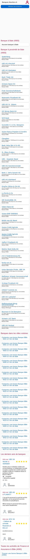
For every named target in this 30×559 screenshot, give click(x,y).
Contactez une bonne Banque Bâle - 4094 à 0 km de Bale (14, 355)
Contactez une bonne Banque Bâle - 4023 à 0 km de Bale (14, 402)
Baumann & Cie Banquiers (11, 311)
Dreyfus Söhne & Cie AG (11, 186)
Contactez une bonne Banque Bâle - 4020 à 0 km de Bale (14, 413)
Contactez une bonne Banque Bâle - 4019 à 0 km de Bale (14, 419)
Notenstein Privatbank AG (11, 97)
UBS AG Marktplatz (9, 70)
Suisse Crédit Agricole (10, 227)
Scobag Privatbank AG (10, 283)
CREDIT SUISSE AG (9, 290)
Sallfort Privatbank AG (10, 242)
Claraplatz (5, 138)
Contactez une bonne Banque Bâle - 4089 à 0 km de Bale (14, 425)
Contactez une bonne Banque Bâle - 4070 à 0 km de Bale (14, 448)
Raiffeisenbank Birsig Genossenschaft (9, 304)
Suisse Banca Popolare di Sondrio (14, 131)
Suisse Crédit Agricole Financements (10, 235)
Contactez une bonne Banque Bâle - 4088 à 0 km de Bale (14, 431)
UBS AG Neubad (8, 325)
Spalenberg (6, 56)
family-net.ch (6, 262)
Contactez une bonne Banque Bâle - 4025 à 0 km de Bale (14, 390)
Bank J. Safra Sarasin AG (11, 172)
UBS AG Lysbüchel (9, 296)
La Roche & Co (7, 193)
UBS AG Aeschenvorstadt (11, 166)
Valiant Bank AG (8, 206)
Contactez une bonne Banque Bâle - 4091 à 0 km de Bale (14, 344)
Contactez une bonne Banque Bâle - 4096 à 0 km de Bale (14, 373)
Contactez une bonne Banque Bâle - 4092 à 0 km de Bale (14, 408)
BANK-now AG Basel (9, 220)
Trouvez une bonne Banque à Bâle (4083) (14, 554)
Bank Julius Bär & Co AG (11, 145)
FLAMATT (7, 494)
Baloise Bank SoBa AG (10, 249)
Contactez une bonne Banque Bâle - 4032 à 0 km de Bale (14, 378)
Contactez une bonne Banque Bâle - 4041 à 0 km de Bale (14, 338)
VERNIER (6, 464)
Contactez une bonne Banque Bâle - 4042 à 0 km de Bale (14, 437)
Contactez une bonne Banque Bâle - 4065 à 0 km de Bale (14, 442)
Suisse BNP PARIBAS (10, 213)
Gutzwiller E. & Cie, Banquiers (13, 125)
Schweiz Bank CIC (8, 84)
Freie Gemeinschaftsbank (11, 90)
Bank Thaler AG (7, 77)
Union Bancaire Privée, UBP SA (13, 269)
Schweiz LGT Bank (9, 318)
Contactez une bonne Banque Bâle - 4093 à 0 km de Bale (14, 349)
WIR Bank (5, 118)
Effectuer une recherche (15, 6)
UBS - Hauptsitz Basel (10, 159)
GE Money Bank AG (9, 111)
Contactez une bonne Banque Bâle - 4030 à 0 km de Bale (14, 384)
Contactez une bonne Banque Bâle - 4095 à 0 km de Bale (14, 361)
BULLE (5, 528)
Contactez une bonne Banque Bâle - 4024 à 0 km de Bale (14, 396)
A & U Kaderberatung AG (11, 256)
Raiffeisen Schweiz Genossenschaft (15, 276)
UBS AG (12, 492)
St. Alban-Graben (8, 152)
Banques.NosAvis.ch (9, 2)
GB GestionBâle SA (9, 200)
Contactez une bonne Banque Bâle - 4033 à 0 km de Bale (14, 367)
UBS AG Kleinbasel (9, 179)
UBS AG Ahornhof (8, 63)
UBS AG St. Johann (9, 104)
